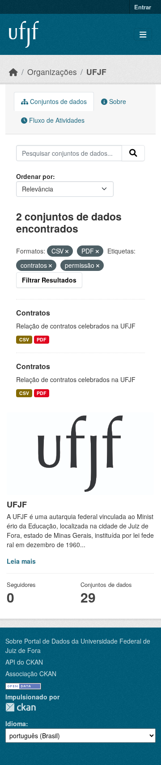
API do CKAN (24, 661)
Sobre (116, 101)
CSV (24, 339)
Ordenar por (34, 176)
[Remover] (66, 251)
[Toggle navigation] (143, 34)
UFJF (96, 71)
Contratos (33, 313)
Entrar (142, 7)
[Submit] (133, 153)
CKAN (20, 707)
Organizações (52, 71)
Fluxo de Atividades (56, 120)
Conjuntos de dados (57, 101)
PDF (41, 339)
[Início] (13, 71)
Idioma (15, 723)
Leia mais (21, 561)
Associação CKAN (30, 673)
